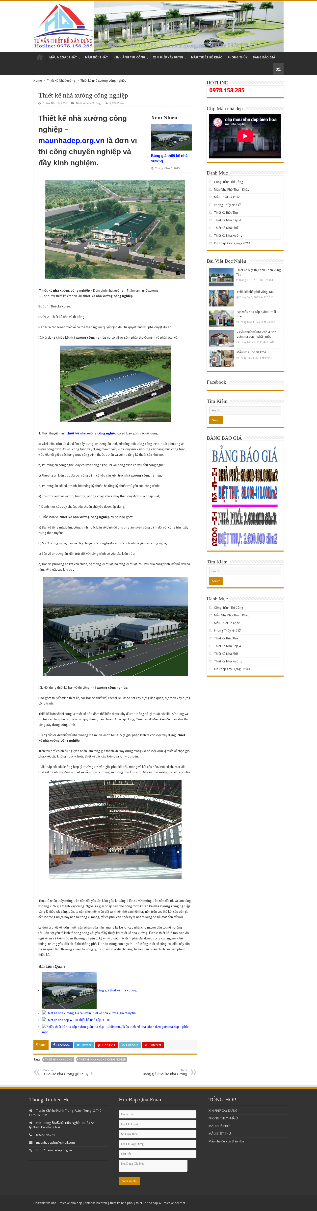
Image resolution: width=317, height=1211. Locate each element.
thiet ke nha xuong (59, 1059)
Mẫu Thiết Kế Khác (206, 57)
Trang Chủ (39, 57)
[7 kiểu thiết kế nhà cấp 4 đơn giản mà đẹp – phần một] (221, 338)
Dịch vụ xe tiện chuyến (268, 1203)
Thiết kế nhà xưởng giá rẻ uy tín (113, 1013)
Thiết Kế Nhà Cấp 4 (227, 220)
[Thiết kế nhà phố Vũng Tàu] (221, 298)
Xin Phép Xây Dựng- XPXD (232, 243)
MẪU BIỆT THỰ (220, 1133)
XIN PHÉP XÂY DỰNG (223, 1110)
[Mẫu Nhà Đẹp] (158, 26)
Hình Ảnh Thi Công (129, 57)
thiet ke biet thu (96, 1203)
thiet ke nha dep (71, 1203)
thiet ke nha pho (121, 1203)
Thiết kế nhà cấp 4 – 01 (94, 1020)
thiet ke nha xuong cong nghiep (102, 1059)
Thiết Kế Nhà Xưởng (61, 80)
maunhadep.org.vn (71, 140)
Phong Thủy (237, 57)
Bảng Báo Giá (264, 57)
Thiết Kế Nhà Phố (226, 228)
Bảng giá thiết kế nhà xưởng (117, 990)
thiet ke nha (48, 1203)
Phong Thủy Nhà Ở (227, 205)
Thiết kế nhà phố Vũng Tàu (255, 292)
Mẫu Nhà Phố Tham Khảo (231, 189)
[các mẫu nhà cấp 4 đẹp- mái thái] (221, 318)
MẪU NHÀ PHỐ (219, 1126)
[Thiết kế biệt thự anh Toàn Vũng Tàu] (221, 277)
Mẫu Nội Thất (96, 57)
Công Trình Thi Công (228, 182)
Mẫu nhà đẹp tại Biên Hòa (226, 1141)
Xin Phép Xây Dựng (168, 57)
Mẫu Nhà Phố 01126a (251, 352)
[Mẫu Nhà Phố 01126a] (221, 358)
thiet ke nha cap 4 (148, 1203)
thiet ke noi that (174, 1203)
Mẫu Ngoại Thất (63, 57)
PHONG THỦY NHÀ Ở (223, 1118)
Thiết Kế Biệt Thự (226, 212)
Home (37, 80)
